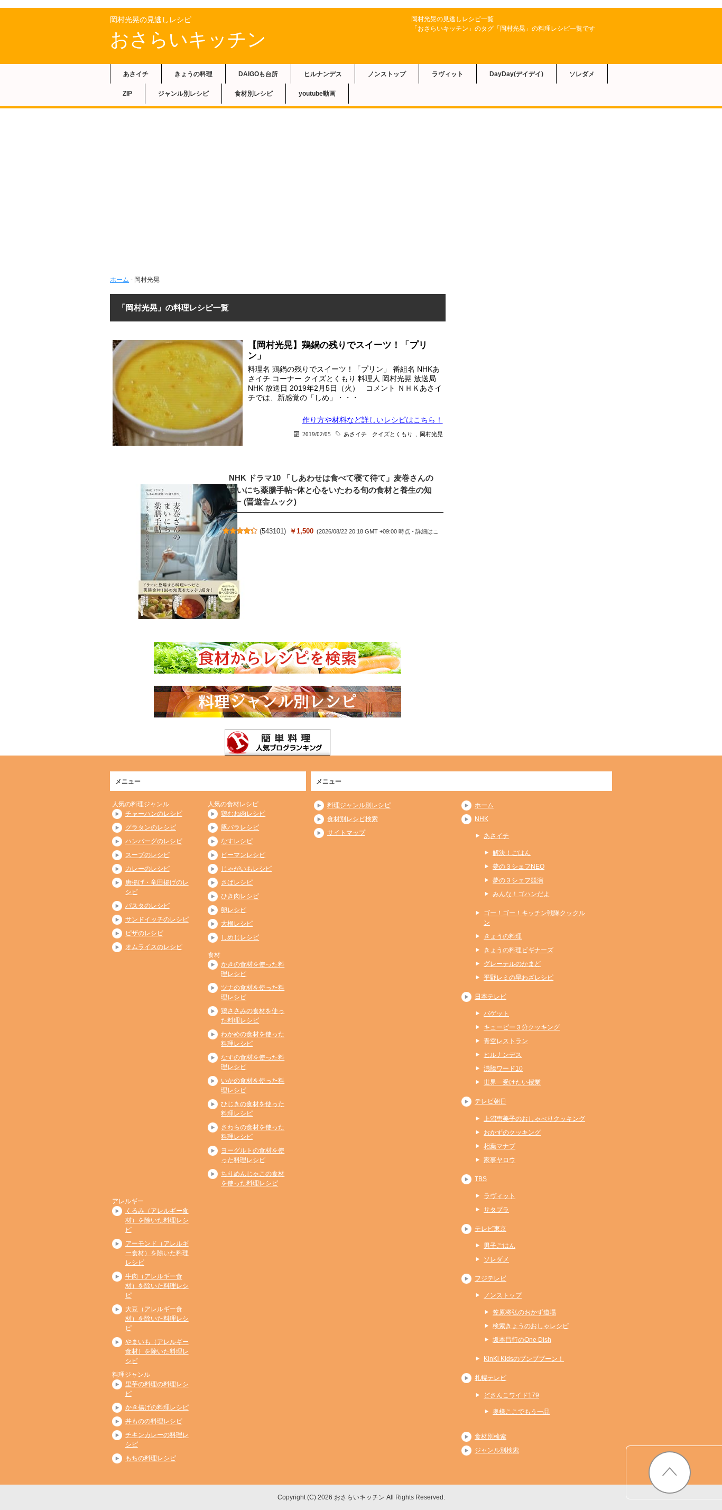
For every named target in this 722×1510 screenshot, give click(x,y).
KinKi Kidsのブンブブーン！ (524, 1358)
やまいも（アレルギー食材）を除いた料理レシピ (157, 1351)
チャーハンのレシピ (153, 813)
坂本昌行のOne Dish (522, 1339)
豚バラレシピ (240, 827)
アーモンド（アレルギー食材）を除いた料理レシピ (157, 1253)
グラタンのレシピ (150, 827)
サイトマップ (346, 832)
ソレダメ (582, 74)
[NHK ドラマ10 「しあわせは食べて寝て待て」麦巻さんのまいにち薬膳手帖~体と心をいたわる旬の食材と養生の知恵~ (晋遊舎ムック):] (189, 551)
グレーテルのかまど (512, 964)
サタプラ (496, 1209)
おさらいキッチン (188, 39)
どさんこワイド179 (511, 1395)
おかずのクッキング (512, 1132)
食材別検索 (490, 1436)
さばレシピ (237, 882)
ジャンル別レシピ (183, 93)
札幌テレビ (490, 1378)
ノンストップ (387, 74)
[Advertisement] (361, 188)
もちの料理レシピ (150, 1458)
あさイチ (136, 74)
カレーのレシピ (147, 868)
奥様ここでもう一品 (521, 1411)
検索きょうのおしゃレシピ (531, 1326)
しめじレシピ (240, 937)
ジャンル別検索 (497, 1450)
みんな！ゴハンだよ (521, 894)
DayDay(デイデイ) (516, 74)
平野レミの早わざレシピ (518, 977)
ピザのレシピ (144, 933)
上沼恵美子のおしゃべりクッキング (534, 1118)
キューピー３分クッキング (522, 1027)
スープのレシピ (147, 855)
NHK (481, 819)
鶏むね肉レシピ (243, 813)
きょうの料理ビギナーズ (518, 950)
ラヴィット (448, 74)
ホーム (119, 279)
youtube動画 (317, 93)
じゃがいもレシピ (246, 868)
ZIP (127, 93)
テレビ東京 (490, 1228)
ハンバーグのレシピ (153, 841)
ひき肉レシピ (240, 896)
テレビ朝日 (490, 1101)
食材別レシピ (254, 93)
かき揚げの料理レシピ (157, 1407)
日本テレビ (490, 996)
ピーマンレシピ (243, 855)
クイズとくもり (392, 434)
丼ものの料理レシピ (153, 1421)
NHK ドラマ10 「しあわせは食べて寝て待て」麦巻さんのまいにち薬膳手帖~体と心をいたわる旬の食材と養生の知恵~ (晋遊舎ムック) (331, 489)
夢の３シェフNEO (518, 866)
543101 (273, 531)
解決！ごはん (512, 853)
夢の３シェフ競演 (518, 880)
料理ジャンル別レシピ (359, 805)
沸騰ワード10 (503, 1068)
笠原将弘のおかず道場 (524, 1312)
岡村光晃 (431, 434)
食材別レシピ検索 (352, 819)
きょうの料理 (193, 74)
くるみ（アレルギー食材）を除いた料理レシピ (157, 1220)
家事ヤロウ (499, 1160)
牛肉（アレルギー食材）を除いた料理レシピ (157, 1286)
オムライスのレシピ (153, 947)
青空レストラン (506, 1041)
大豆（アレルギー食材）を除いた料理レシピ (157, 1318)
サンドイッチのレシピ (157, 919)
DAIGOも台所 (258, 74)
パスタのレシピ (147, 905)
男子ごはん (499, 1245)
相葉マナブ (499, 1146)
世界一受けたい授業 (512, 1082)
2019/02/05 (316, 434)
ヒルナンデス (323, 74)
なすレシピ (237, 841)
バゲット (496, 1013)
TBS (481, 1179)
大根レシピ (237, 923)
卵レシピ (233, 910)
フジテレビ (490, 1278)
